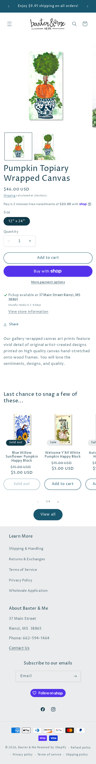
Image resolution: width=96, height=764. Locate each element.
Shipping (10, 195)
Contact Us (19, 648)
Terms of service (49, 755)
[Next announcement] (87, 6)
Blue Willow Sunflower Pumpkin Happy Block (22, 457)
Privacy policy (23, 755)
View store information (28, 312)
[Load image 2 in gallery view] (47, 146)
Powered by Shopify (51, 748)
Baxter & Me (27, 748)
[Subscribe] (75, 676)
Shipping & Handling (26, 549)
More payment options (48, 282)
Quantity (11, 232)
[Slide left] (38, 502)
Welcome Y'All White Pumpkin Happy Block (63, 455)
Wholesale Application (28, 591)
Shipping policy (77, 755)
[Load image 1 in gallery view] (18, 146)
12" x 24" (16, 221)
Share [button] (14, 324)
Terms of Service (23, 570)
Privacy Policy (20, 580)
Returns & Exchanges (27, 559)
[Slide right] (58, 502)
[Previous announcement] (8, 6)
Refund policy (81, 748)
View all (47, 514)
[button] (9, 24)
